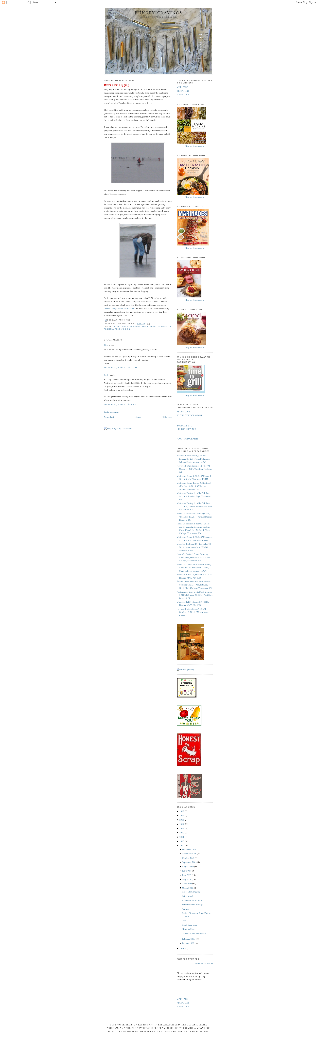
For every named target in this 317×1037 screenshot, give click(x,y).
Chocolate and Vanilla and (194, 933)
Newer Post (109, 416)
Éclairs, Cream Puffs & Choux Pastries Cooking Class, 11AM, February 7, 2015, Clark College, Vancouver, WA (194, 584)
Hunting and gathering (133, 327)
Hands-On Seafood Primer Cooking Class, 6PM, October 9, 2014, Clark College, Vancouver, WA (194, 557)
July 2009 (187, 870)
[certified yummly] (185, 669)
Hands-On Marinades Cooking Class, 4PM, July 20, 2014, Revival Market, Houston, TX (194, 516)
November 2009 (189, 853)
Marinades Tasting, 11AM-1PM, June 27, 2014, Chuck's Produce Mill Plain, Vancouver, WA (195, 506)
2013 (182, 828)
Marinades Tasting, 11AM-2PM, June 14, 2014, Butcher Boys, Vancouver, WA (194, 496)
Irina (106, 344)
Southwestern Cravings (192, 904)
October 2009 (188, 857)
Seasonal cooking (157, 327)
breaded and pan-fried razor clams (119, 308)
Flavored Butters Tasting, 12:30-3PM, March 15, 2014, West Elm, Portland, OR (194, 469)
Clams (116, 327)
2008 (182, 948)
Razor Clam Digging (116, 85)
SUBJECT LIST (184, 94)
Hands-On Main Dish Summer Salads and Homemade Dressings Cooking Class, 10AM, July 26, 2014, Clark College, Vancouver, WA (194, 528)
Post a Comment (111, 411)
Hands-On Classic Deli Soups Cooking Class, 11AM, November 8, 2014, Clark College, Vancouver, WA (194, 567)
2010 (182, 841)
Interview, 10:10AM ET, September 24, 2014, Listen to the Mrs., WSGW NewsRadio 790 (194, 547)
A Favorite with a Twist (192, 900)
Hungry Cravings (158, 12)
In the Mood (187, 895)
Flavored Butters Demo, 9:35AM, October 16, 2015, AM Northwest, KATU (193, 612)
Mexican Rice (188, 929)
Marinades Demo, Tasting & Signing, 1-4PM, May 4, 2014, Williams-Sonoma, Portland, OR (194, 486)
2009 (182, 845)
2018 (182, 811)
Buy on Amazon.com (194, 146)
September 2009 (189, 862)
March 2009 (188, 887)
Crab (184, 920)
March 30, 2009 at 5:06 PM (120, 404)
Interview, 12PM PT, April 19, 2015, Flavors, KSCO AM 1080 (193, 603)
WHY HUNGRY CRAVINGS (189, 415)
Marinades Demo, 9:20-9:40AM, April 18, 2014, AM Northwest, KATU (194, 477)
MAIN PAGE (182, 87)
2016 (182, 815)
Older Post (167, 416)
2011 (182, 836)
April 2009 (187, 883)
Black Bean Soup (189, 924)
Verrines (185, 908)
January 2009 (188, 943)
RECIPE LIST (183, 90)
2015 (182, 819)
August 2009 (188, 866)
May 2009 (187, 879)
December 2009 (189, 849)
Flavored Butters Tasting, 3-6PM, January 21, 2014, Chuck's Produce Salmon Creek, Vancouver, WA (193, 458)
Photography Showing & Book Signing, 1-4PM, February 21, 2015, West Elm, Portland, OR (194, 595)
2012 (182, 832)
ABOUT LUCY (183, 411)
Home (138, 416)
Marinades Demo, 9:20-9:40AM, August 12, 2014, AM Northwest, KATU (195, 538)
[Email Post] (148, 324)
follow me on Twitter (204, 963)
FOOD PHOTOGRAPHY (187, 438)
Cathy (106, 374)
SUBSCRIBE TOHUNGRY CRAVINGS (186, 427)
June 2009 (187, 875)
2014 (182, 824)
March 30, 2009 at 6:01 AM (120, 367)
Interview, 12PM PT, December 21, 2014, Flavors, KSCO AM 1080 (195, 576)
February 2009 (189, 938)
